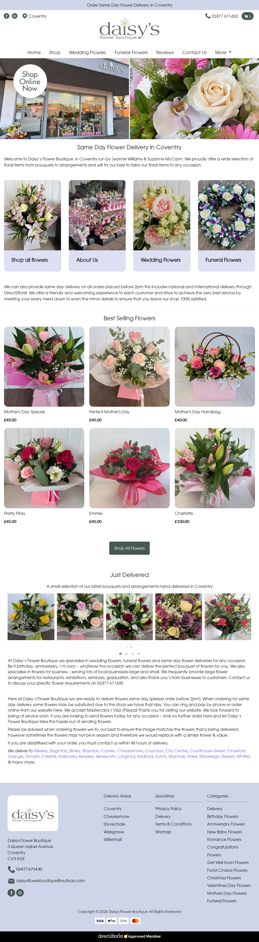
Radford (145, 756)
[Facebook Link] (6, 16)
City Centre (177, 750)
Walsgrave (114, 831)
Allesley (41, 750)
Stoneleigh (209, 756)
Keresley (86, 756)
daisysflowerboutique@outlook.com (50, 880)
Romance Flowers (224, 839)
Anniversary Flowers (226, 824)
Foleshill (49, 756)
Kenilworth (106, 756)
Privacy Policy (168, 808)
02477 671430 (225, 16)
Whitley (244, 756)
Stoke (192, 756)
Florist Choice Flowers (227, 870)
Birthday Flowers (222, 816)
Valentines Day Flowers (229, 885)
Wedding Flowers (87, 52)
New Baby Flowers (224, 831)
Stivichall (176, 756)
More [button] (221, 52)
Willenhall (113, 839)
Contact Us (194, 52)
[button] (120, 653)
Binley (74, 750)
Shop (54, 52)
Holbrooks (67, 756)
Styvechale (114, 824)
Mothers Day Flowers (227, 893)
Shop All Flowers (129, 548)
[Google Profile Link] (14, 16)
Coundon (154, 750)
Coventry (113, 808)
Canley (108, 750)
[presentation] (127, 647)
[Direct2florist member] (129, 936)
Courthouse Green (208, 750)
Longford (126, 756)
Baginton (58, 750)
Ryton (160, 756)
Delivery (163, 816)
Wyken (228, 756)
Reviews (165, 52)
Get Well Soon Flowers (228, 862)
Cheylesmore (130, 750)
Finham (32, 756)
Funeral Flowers (131, 52)
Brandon (90, 750)
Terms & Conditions (173, 824)
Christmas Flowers (224, 877)
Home (34, 52)
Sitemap (163, 831)
